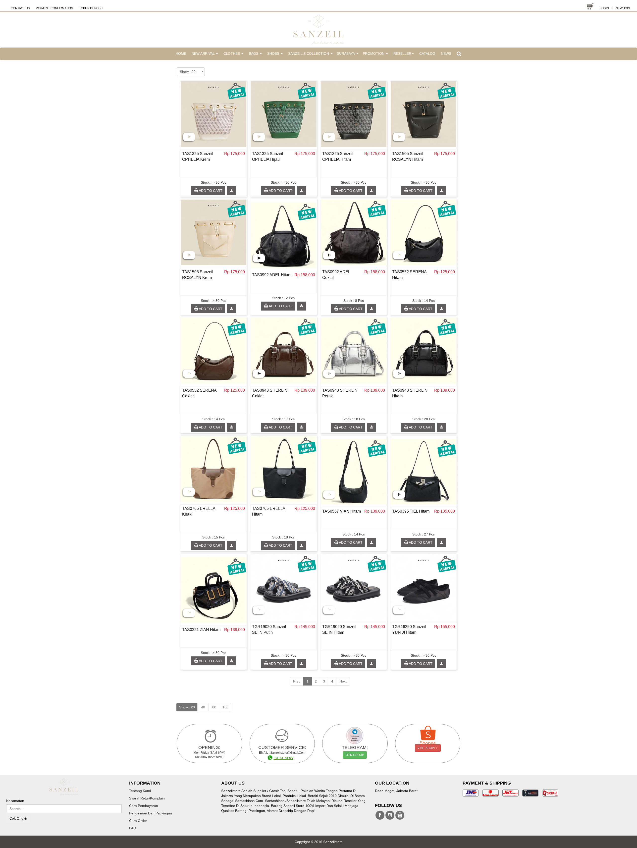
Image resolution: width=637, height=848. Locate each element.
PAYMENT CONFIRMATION (54, 8)
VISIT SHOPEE (428, 748)
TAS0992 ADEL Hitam (271, 275)
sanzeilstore (379, 815)
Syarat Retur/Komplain (147, 798)
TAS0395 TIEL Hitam (410, 511)
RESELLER (402, 53)
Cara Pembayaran (143, 806)
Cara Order (138, 821)
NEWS (446, 53)
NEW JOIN (623, 8)
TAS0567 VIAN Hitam (341, 511)
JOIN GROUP (355, 755)
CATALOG (427, 53)
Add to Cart (210, 191)
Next (343, 681)
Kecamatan (15, 801)
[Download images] (231, 190)
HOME (181, 53)
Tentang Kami (140, 791)
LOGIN (604, 8)
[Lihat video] (189, 137)
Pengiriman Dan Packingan (150, 813)
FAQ (132, 828)
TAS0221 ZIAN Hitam (201, 630)
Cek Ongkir (18, 818)
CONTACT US (20, 8)
